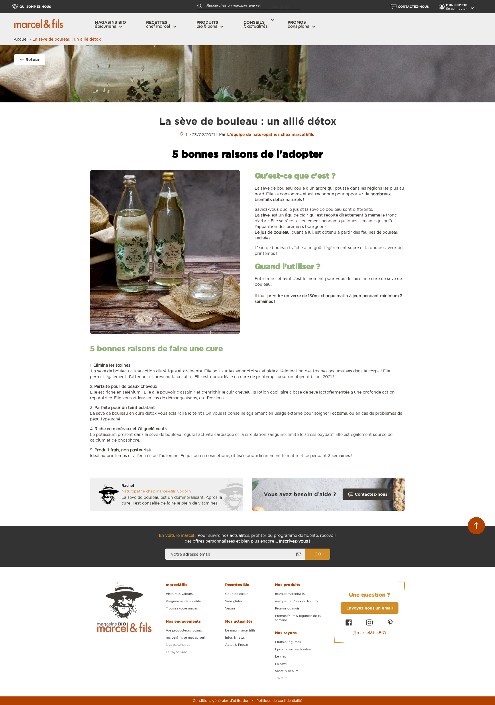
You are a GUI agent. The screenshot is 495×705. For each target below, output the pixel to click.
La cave (281, 664)
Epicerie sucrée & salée (293, 649)
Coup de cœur (236, 593)
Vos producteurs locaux (184, 630)
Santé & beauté (287, 671)
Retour (32, 59)
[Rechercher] (199, 5)
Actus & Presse (236, 644)
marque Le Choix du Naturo (296, 601)
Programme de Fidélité (183, 601)
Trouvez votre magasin (183, 608)
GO (318, 554)
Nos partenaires (178, 644)
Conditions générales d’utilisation (221, 700)
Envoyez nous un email (369, 608)
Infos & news (235, 637)
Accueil (21, 39)
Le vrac (280, 656)
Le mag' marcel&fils (240, 630)
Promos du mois (287, 608)
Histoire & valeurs (179, 593)
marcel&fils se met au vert (185, 637)
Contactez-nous (371, 494)
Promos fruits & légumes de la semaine (298, 618)
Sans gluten (234, 601)
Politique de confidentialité (279, 700)
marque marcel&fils (290, 593)
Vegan (230, 608)
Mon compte (457, 5)
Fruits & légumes (288, 642)
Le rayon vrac (176, 652)
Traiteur (281, 678)
